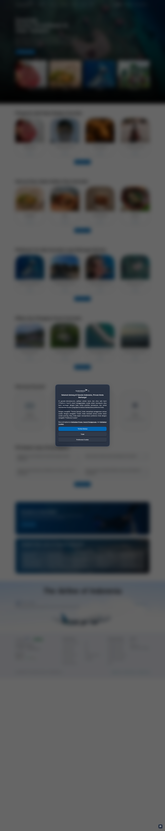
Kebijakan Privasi (76, 422)
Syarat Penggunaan (90, 422)
